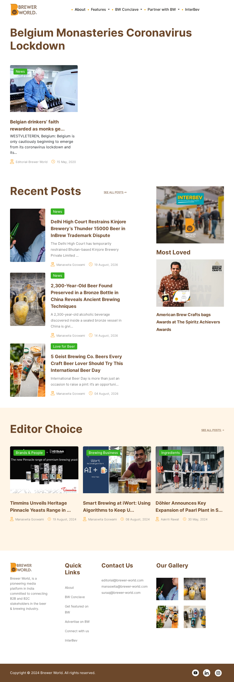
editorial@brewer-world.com (122, 580)
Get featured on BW (76, 609)
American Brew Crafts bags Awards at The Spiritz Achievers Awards (188, 322)
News (20, 71)
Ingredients (98, 452)
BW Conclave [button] (127, 9)
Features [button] (99, 9)
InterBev (192, 9)
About (80, 9)
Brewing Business (30, 452)
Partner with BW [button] (162, 9)
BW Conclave (75, 597)
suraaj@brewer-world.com (121, 592)
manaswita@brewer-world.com (124, 586)
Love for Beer (64, 346)
